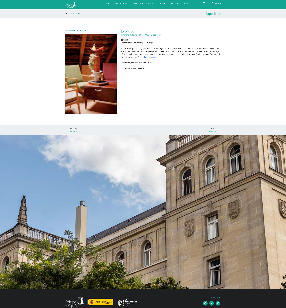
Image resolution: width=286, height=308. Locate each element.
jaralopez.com (150, 57)
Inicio (67, 13)
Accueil (106, 3)
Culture (162, 3)
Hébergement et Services (143, 3)
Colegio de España (120, 3)
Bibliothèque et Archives (180, 3)
